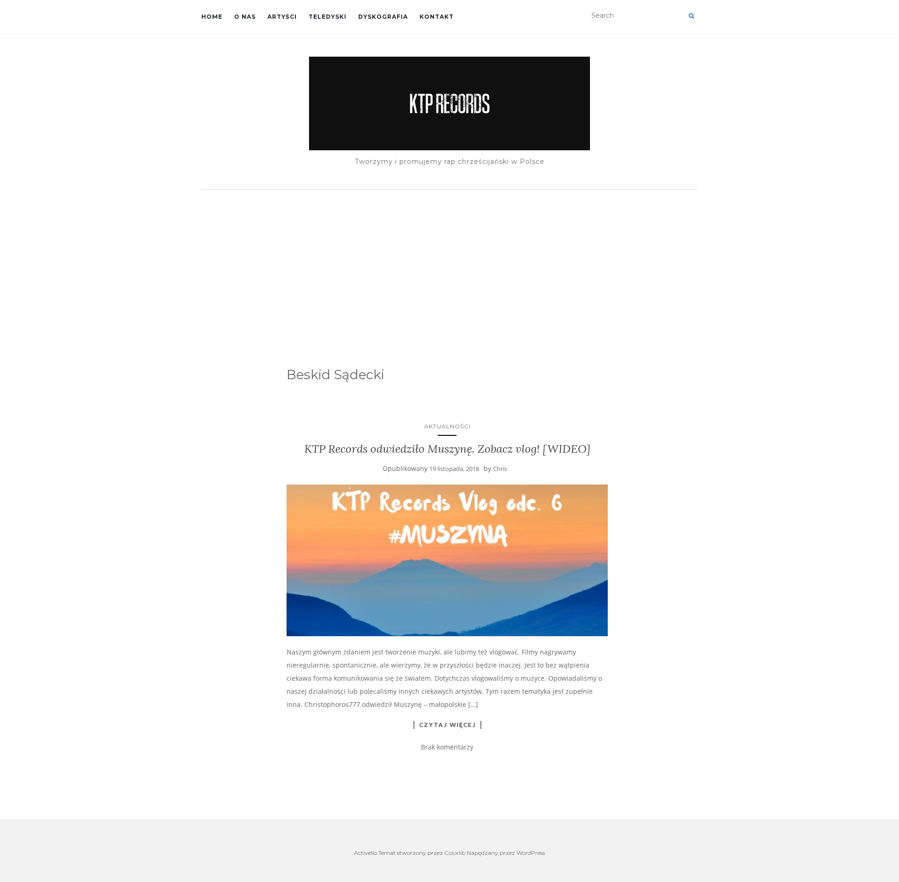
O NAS (245, 16)
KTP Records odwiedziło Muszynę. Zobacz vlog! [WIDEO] (447, 448)
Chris (500, 468)
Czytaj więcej (447, 724)
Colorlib (454, 852)
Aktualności (447, 426)
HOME (211, 16)
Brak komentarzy (447, 746)
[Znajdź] (691, 16)
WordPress (530, 852)
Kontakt (437, 16)
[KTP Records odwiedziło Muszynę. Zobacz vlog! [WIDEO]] (447, 560)
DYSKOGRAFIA (383, 16)
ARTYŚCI (282, 16)
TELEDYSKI (327, 16)
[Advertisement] (449, 264)
